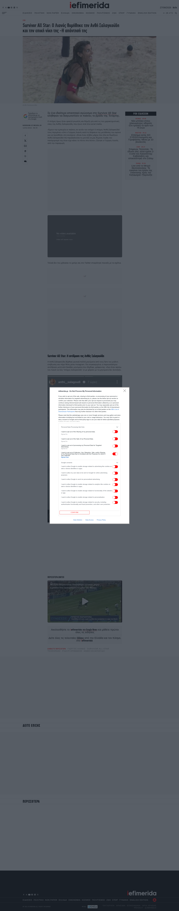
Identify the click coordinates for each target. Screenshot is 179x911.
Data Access (89, 520)
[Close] (125, 391)
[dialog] (89, 455)
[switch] (115, 431)
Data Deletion (77, 520)
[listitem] (89, 427)
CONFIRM (74, 512)
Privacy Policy (101, 520)
